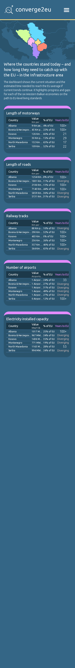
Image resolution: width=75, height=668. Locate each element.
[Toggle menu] (66, 10)
